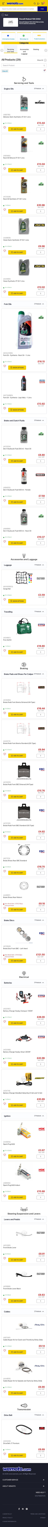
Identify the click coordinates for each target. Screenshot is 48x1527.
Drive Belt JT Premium (11, 1443)
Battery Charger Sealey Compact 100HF (18, 1011)
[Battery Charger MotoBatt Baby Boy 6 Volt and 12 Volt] (24, 1079)
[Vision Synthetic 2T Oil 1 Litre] (24, 267)
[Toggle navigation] (4, 4)
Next (46, 50)
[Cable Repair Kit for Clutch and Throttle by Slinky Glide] (24, 1326)
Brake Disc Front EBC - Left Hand (15, 949)
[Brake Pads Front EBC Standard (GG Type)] (24, 812)
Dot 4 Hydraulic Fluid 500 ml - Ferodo (16, 490)
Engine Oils (22, 89)
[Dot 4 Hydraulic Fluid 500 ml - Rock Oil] (24, 517)
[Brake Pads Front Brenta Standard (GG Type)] (24, 729)
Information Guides (8, 39)
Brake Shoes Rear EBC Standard (15, 861)
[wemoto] (17, 1469)
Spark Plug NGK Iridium (11, 1185)
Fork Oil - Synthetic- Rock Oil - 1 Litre (16, 355)
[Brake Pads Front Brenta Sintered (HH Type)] (24, 688)
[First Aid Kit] (24, 626)
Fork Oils (22, 304)
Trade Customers (39, 39)
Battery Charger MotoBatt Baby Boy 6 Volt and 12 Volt (22, 1093)
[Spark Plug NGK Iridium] (24, 1171)
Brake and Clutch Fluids (22, 420)
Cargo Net (7, 589)
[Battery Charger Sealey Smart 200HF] (24, 1038)
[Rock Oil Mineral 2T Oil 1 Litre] (24, 144)
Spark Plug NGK (9, 1144)
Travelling (22, 612)
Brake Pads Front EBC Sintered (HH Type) (18, 784)
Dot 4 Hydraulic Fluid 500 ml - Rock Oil (17, 531)
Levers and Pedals (22, 1219)
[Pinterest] (23, 1509)
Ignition (22, 1116)
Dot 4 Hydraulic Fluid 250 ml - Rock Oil (17, 449)
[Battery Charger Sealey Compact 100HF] (24, 997)
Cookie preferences (9, 1521)
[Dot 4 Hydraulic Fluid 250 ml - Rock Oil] (24, 435)
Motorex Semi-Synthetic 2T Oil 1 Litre (17, 117)
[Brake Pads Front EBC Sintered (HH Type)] (24, 770)
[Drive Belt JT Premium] (24, 1429)
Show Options (18, 367)
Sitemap (43, 1517)
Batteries (22, 983)
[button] (38, 3)
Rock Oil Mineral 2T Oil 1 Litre (14, 158)
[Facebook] (19, 1509)
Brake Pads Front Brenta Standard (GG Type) (19, 743)
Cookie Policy (7, 1514)
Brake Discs (22, 920)
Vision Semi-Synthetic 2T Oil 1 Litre (16, 240)
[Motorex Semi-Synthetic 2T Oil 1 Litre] (24, 103)
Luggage (22, 565)
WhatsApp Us (24, 39)
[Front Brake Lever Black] (24, 1275)
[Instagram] (27, 1509)
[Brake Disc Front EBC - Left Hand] (24, 935)
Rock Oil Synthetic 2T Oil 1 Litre (14, 199)
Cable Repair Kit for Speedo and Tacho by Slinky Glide (22, 1381)
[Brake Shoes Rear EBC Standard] (24, 850)
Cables (22, 1311)
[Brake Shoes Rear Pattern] (24, 886)
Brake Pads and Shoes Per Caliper (22, 674)
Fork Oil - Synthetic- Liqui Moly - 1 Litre (17, 398)
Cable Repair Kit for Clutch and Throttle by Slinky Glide (23, 1340)
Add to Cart (18, 129)
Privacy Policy (8, 1517)
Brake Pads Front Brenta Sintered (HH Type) (19, 702)
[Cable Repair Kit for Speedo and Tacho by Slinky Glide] (24, 1367)
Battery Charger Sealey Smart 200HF (16, 1052)
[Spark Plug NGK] (24, 1130)
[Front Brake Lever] (24, 1234)
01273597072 (40, 1496)
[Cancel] (35, 3)
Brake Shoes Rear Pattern (12, 897)
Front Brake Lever (9, 1248)
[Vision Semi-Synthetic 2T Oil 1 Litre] (24, 226)
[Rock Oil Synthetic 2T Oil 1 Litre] (24, 185)
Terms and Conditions (37, 1514)
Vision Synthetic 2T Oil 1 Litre (14, 281)
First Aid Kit (7, 640)
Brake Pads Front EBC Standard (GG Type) (18, 825)
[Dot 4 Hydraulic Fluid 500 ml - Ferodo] (24, 476)
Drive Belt (22, 1415)
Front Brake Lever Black (12, 1289)
